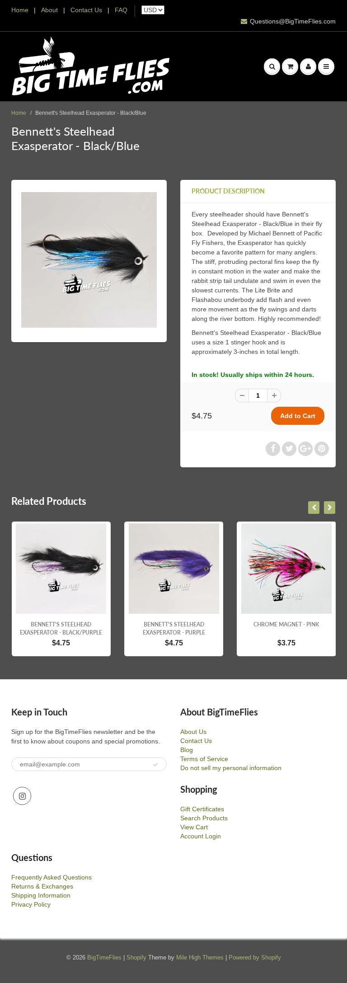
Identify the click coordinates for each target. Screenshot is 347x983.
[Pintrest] (321, 449)
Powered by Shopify (255, 957)
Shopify (136, 957)
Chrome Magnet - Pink (286, 624)
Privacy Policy (31, 904)
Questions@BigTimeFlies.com (293, 21)
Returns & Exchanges (42, 886)
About (50, 10)
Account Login (200, 836)
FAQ (121, 10)
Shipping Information (40, 895)
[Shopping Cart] (290, 66)
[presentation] (313, 507)
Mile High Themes (200, 957)
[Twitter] (289, 449)
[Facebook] (273, 449)
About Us (193, 731)
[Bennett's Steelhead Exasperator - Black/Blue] (89, 260)
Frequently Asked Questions (51, 877)
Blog (186, 749)
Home (19, 10)
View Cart (194, 827)
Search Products (204, 818)
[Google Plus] (305, 449)
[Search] (272, 66)
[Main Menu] (326, 66)
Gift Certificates (202, 809)
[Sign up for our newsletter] (155, 764)
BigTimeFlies (104, 957)
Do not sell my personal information (230, 767)
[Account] (308, 66)
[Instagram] (22, 796)
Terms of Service (204, 758)
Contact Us (86, 10)
